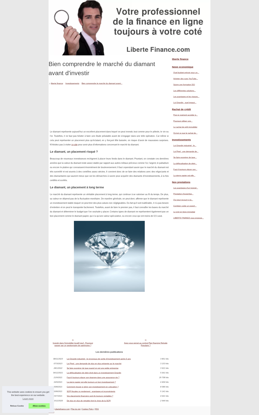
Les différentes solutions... (184, 91)
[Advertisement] (109, 105)
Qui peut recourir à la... (183, 200)
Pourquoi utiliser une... (182, 121)
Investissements (72, 83)
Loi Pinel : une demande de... (185, 151)
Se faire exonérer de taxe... (185, 157)
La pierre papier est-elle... (184, 175)
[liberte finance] (129, 27)
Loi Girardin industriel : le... (184, 145)
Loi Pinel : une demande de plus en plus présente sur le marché (94, 363)
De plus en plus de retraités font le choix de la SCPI (89, 401)
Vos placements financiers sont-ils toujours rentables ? (90, 396)
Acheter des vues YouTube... (185, 79)
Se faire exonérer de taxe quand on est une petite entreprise (92, 368)
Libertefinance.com (62, 409)
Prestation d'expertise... (183, 194)
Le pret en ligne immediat (184, 212)
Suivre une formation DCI (184, 84)
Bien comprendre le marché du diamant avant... (102, 83)
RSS (97, 409)
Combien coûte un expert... (185, 206)
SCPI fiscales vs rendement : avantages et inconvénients (91, 391)
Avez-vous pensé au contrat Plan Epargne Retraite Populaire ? (145, 344)
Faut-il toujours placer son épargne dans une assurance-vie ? (93, 377)
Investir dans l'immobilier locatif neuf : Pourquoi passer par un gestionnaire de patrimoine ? (73, 344)
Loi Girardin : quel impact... (184, 102)
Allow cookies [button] (39, 406)
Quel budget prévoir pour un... (186, 72)
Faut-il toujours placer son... (185, 169)
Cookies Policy (88, 409)
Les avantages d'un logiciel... (185, 188)
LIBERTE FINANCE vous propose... (188, 218)
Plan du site (75, 409)
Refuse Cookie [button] (17, 406)
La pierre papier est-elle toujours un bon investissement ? (91, 382)
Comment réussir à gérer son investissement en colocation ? (93, 387)
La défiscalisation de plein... (185, 163)
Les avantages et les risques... (186, 97)
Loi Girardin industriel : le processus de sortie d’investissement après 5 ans (99, 359)
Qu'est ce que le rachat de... (185, 133)
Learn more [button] (28, 399)
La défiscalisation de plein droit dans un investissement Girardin (94, 373)
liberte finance (57, 83)
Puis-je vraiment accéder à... (185, 115)
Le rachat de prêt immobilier (185, 127)
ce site (74, 144)
